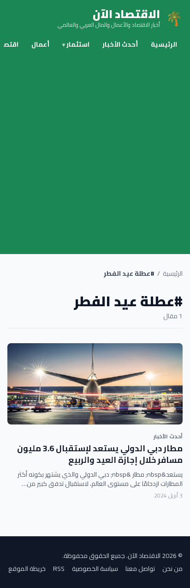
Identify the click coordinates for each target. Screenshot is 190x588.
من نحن (172, 568)
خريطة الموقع (27, 568)
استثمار (75, 44)
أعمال (40, 44)
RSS (59, 568)
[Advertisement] (95, 154)
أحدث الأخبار (120, 44)
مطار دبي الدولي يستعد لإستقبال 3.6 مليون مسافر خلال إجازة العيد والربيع (100, 454)
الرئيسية (164, 44)
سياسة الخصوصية (95, 568)
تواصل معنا (140, 568)
